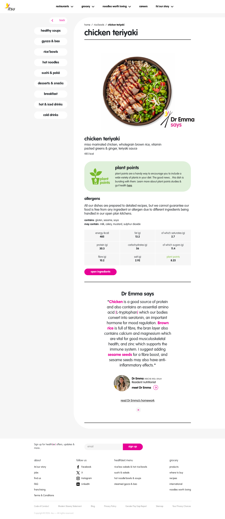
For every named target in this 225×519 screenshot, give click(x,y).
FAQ (36, 484)
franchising (39, 489)
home (87, 25)
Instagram (86, 478)
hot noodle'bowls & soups (127, 478)
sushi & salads (121, 472)
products (174, 467)
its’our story (40, 467)
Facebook (86, 467)
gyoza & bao (51, 41)
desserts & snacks (51, 83)
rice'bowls (51, 52)
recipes (173, 478)
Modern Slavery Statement (70, 506)
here (129, 185)
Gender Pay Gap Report (136, 506)
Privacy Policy (110, 506)
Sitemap (159, 506)
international (175, 484)
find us (37, 478)
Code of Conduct (41, 506)
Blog (93, 506)
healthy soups (51, 31)
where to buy (176, 472)
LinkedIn (85, 484)
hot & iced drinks (51, 104)
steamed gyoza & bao (125, 484)
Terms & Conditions (44, 495)
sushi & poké (51, 73)
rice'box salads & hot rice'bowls (130, 467)
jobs (36, 472)
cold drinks (50, 115)
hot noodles (50, 62)
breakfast (50, 94)
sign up (132, 446)
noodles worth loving (180, 489)
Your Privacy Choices (181, 506)
